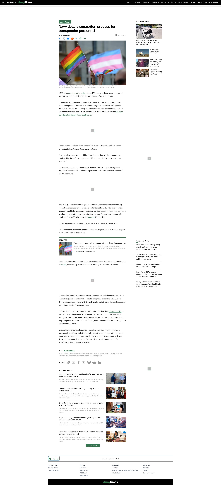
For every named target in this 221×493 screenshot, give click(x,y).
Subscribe (83, 468)
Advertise (115, 468)
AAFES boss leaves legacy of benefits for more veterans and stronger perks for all (81, 375)
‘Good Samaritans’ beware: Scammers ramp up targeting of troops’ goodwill (81, 404)
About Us (146, 468)
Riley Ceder (65, 35)
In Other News (65, 370)
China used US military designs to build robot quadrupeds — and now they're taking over (147, 42)
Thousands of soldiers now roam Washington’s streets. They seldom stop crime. (149, 257)
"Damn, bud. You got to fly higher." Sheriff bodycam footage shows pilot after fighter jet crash (156, 63)
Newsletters (84, 470)
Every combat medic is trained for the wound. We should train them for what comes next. (148, 284)
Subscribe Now (213, 2)
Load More (92, 445)
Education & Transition (181, 2)
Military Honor (202, 2)
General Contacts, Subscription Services (125, 470)
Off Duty (170, 2)
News (128, 2)
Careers (145, 470)
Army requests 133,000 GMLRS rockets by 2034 (154, 51)
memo (63, 265)
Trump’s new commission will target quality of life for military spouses (79, 390)
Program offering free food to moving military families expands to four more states (80, 419)
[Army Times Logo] (25, 2)
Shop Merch (84, 475)
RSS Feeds (83, 473)
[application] (149, 31)
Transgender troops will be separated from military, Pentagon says (100, 243)
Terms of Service (53, 470)
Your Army (65, 22)
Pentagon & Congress (159, 2)
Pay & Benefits (136, 2)
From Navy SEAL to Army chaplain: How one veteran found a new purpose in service (149, 274)
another (91, 217)
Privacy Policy (53, 468)
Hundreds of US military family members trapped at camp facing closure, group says (148, 247)
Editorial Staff (116, 473)
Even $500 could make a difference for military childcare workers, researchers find (81, 433)
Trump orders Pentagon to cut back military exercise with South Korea (156, 72)
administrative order (76, 93)
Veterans (193, 2)
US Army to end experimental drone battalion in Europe (148, 265)
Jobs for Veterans (149, 473)
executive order (115, 311)
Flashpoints (146, 2)
